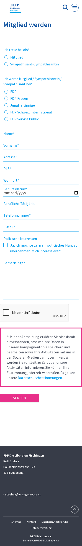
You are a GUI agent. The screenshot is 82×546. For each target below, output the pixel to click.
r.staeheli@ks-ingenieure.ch (22, 494)
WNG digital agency (47, 540)
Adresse (10, 157)
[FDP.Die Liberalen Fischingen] (15, 10)
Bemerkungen (14, 263)
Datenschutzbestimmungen (40, 377)
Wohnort (11, 180)
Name (8, 133)
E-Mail (9, 227)
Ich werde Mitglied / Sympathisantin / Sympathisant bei (32, 81)
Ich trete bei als (16, 49)
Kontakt (31, 521)
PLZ (7, 168)
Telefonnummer (17, 215)
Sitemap (16, 521)
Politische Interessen (20, 238)
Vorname (11, 145)
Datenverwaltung (41, 528)
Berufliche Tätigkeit (19, 203)
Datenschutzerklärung (54, 521)
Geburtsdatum (15, 189)
